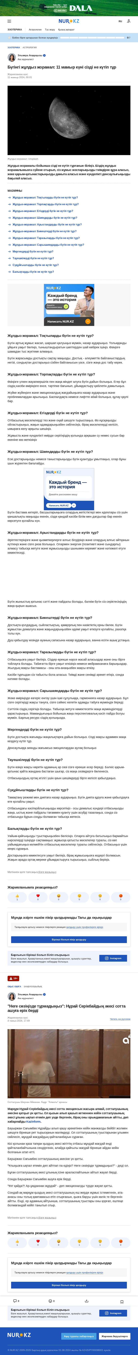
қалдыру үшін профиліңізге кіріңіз (84, 927)
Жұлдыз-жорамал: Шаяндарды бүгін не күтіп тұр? (45, 217)
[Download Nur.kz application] (69, 8)
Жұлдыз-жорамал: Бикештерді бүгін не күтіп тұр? (44, 231)
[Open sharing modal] (87, 1301)
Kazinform (33, 1121)
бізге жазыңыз (47, 872)
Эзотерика (15, 29)
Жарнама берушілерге (115, 1336)
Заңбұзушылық (33, 986)
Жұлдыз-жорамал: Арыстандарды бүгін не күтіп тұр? (47, 224)
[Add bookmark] (122, 1302)
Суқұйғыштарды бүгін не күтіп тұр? (36, 265)
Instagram (115, 958)
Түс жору (50, 29)
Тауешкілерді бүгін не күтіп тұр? (33, 258)
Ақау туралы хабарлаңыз (79, 1336)
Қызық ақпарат (66, 29)
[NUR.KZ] (69, 21)
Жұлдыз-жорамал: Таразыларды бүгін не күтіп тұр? (46, 238)
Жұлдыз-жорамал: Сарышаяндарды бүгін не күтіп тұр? (48, 244)
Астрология (35, 29)
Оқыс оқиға (14, 986)
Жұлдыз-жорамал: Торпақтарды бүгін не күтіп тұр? (46, 204)
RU (120, 21)
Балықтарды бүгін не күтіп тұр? (33, 271)
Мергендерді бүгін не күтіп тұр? (33, 251)
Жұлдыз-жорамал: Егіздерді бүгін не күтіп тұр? (43, 211)
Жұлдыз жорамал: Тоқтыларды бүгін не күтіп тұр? (45, 197)
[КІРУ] (128, 21)
